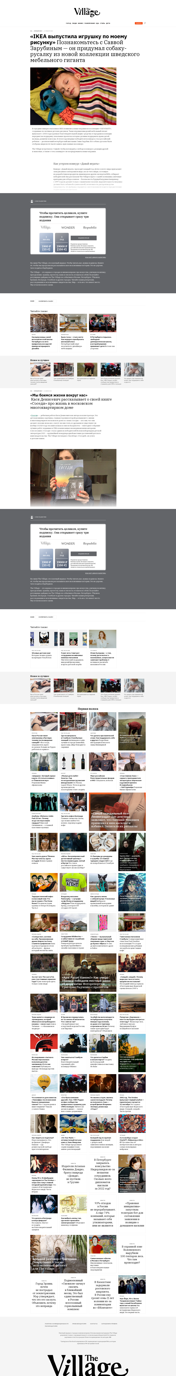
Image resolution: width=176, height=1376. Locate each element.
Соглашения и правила (109, 1324)
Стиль (102, 23)
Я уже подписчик (40, 201)
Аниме (121, 893)
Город (68, 23)
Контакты (93, 1324)
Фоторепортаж (66, 974)
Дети (108, 23)
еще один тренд (124, 1054)
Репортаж (34, 733)
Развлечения (90, 23)
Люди (74, 23)
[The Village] (88, 13)
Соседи (34, 415)
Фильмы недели (65, 853)
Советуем (93, 853)
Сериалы (34, 773)
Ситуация (64, 894)
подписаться (83, 238)
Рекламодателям (51, 1326)
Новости (73, 1163)
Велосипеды (94, 1014)
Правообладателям (79, 1324)
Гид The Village (36, 650)
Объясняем (123, 733)
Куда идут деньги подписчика (95, 257)
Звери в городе (94, 894)
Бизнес (81, 23)
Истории (92, 334)
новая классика (36, 813)
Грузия (63, 1014)
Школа (33, 334)
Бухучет (63, 773)
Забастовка (64, 934)
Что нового (93, 650)
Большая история (96, 810)
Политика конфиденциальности (56, 1324)
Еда (97, 23)
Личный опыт (38, 31)
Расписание (64, 1054)
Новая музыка (124, 853)
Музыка (34, 894)
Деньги (34, 1095)
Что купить (93, 773)
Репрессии (35, 1054)
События (92, 1256)
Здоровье (93, 733)
